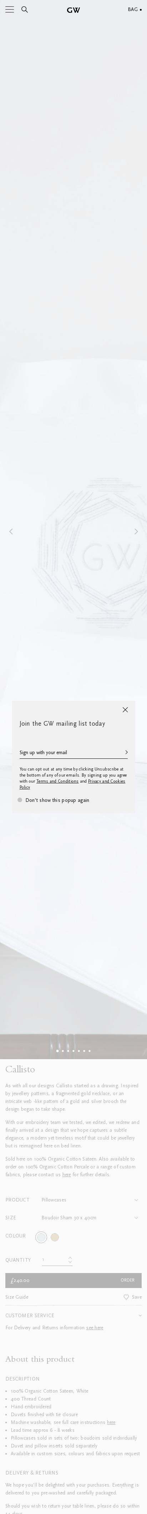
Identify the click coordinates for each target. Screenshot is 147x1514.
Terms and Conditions (57, 781)
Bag (133, 9)
